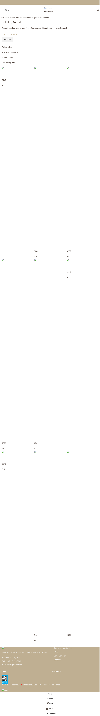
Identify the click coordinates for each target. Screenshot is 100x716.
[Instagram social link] (51, 2)
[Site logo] (50, 10)
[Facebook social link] (48, 2)
